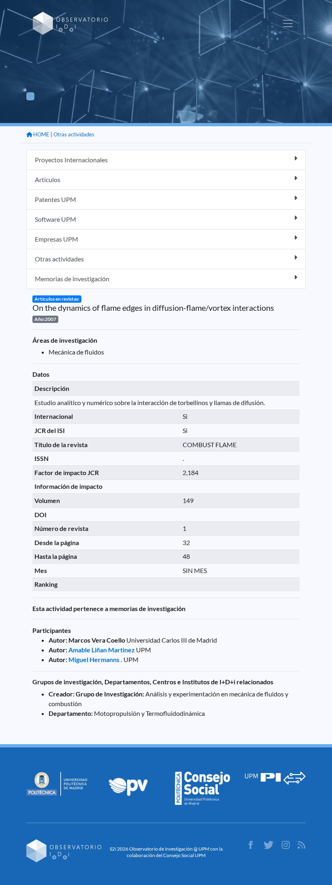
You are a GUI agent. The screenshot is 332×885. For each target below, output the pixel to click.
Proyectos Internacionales (71, 159)
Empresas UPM (56, 239)
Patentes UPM (55, 199)
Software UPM (55, 219)
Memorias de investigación (72, 278)
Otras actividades (73, 134)
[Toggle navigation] (288, 23)
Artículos (47, 179)
